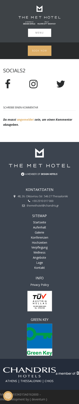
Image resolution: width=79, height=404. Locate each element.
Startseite (39, 222)
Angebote (39, 257)
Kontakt (39, 268)
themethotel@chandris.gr (43, 205)
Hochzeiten (39, 243)
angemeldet (25, 120)
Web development (12, 399)
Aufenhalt (39, 227)
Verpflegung (39, 247)
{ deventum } (38, 399)
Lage (39, 263)
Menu (39, 32)
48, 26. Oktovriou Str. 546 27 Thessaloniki (42, 196)
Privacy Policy (39, 285)
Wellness (39, 252)
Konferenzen (39, 237)
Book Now (39, 50)
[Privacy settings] (8, 396)
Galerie (39, 232)
